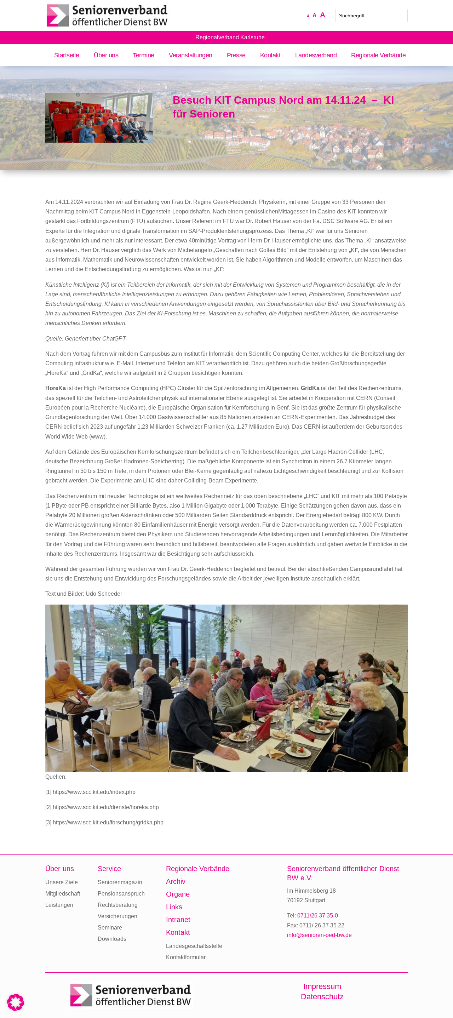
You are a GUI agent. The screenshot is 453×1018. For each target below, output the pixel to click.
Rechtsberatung (118, 905)
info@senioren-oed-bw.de (319, 935)
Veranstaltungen (190, 56)
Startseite (66, 56)
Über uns (106, 56)
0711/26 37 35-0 (317, 916)
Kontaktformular (186, 957)
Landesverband (316, 56)
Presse (236, 56)
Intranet (178, 919)
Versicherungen (117, 916)
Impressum (322, 986)
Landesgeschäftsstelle (194, 946)
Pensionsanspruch (121, 894)
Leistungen (59, 905)
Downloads (112, 939)
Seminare (110, 928)
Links (174, 907)
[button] (15, 1002)
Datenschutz (322, 996)
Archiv (175, 881)
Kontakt (270, 56)
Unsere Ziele (61, 882)
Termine (143, 56)
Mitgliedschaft (62, 894)
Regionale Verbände (378, 56)
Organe (178, 894)
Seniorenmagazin (120, 882)
